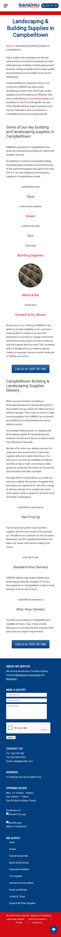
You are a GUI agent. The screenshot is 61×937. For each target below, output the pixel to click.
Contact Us (37, 922)
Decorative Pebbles (19, 869)
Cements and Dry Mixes (21, 883)
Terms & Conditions (37, 919)
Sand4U (29, 5)
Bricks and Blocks (18, 889)
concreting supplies (39, 98)
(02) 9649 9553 (18, 757)
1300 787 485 (51, 6)
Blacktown (11, 679)
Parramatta (34, 675)
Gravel (30, 216)
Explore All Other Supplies (22, 903)
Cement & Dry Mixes (30, 315)
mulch (22, 102)
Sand (30, 196)
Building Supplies (30, 255)
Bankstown (21, 675)
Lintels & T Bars (17, 896)
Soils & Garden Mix (18, 856)
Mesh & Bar (30, 295)
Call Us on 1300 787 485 (30, 369)
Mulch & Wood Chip (19, 862)
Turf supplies (16, 876)
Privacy (19, 922)
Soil (30, 236)
